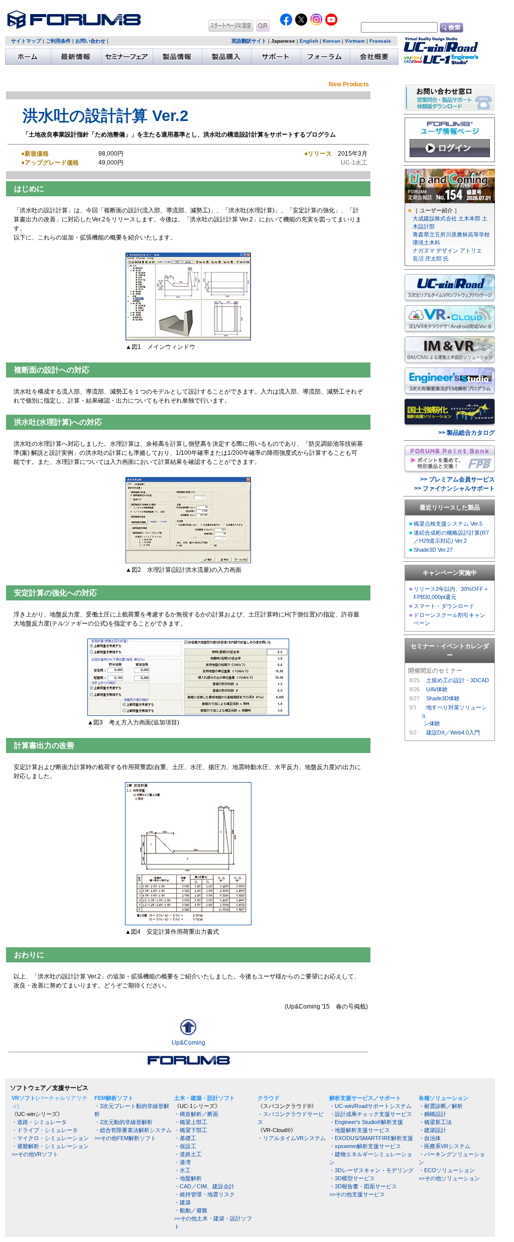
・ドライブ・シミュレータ (45, 1130)
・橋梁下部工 (190, 1130)
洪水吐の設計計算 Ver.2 (105, 115)
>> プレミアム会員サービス (457, 479)
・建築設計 (432, 1130)
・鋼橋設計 (432, 1114)
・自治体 (430, 1138)
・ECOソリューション (447, 1170)
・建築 (182, 1202)
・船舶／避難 (190, 1210)
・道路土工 (188, 1154)
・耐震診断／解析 (441, 1106)
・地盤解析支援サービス (359, 1130)
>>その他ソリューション (449, 1178)
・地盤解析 (188, 1178)
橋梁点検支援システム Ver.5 (448, 524)
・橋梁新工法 (435, 1122)
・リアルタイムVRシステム (292, 1138)
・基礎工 (185, 1138)
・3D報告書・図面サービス (363, 1186)
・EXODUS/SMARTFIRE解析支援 (371, 1138)
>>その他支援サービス (357, 1194)
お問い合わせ (90, 41)
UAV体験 (437, 689)
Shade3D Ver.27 (433, 550)
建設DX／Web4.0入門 (453, 732)
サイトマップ (26, 41)
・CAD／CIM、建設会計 (204, 1186)
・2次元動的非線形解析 (123, 1122)
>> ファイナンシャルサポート (454, 488)
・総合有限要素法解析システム (133, 1130)
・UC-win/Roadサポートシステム (370, 1106)
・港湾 (182, 1162)
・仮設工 (185, 1146)
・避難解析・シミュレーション (50, 1146)
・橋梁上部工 (190, 1122)
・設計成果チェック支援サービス (370, 1114)
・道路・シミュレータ (39, 1122)
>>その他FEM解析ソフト (125, 1138)
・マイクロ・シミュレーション (50, 1138)
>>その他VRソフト (35, 1154)
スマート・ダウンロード (444, 606)
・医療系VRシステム (444, 1146)
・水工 (182, 1170)
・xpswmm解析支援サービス (365, 1146)
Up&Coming (188, 1042)
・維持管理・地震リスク (204, 1194)
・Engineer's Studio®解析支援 (366, 1122)
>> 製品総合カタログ (466, 432)
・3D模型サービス (352, 1178)
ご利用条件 (58, 41)
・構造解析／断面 (196, 1114)
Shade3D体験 (443, 698)
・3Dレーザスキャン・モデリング (371, 1170)
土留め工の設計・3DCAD (457, 680)
